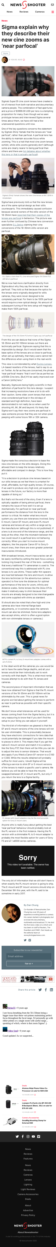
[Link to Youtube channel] (33, 1137)
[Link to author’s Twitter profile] (25, 940)
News (9, 11)
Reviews (24, 11)
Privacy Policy (28, 1215)
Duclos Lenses (44, 364)
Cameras (40, 11)
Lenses (28, 1179)
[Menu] (52, 12)
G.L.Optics (18, 224)
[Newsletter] (52, 4)
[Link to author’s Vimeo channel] (30, 940)
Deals (24, 1086)
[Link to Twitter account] (17, 1137)
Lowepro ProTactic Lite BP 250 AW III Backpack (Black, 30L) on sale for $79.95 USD (37, 1105)
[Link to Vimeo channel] (38, 1137)
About (28, 1205)
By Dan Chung (31, 905)
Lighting (28, 1184)
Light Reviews (28, 1189)
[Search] (3, 4)
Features (28, 1158)
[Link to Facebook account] (22, 1137)
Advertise (28, 1210)
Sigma (5, 53)
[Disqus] (28, 1039)
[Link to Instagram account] (28, 1137)
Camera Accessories (30, 1118)
